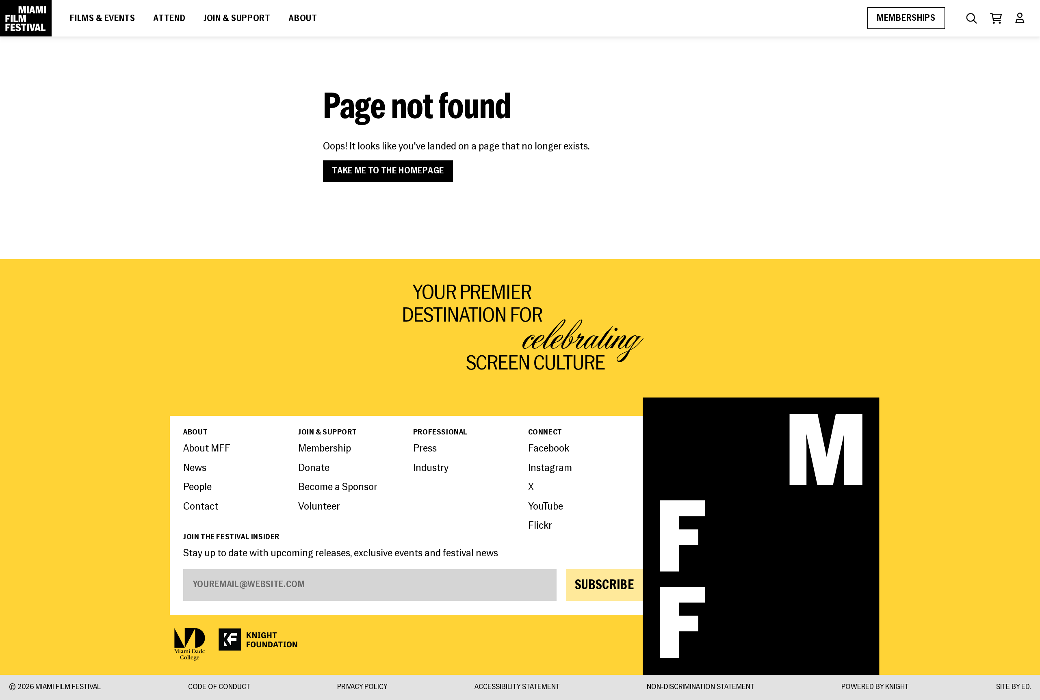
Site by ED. (1013, 687)
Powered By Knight (875, 687)
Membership (324, 449)
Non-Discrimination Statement (700, 687)
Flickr (540, 526)
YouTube (545, 507)
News (194, 468)
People (197, 487)
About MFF (206, 449)
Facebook (548, 449)
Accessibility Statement (517, 687)
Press (425, 449)
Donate (313, 468)
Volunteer (319, 507)
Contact (200, 507)
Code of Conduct (219, 687)
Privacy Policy (362, 687)
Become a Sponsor (337, 487)
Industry (430, 468)
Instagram (550, 468)
